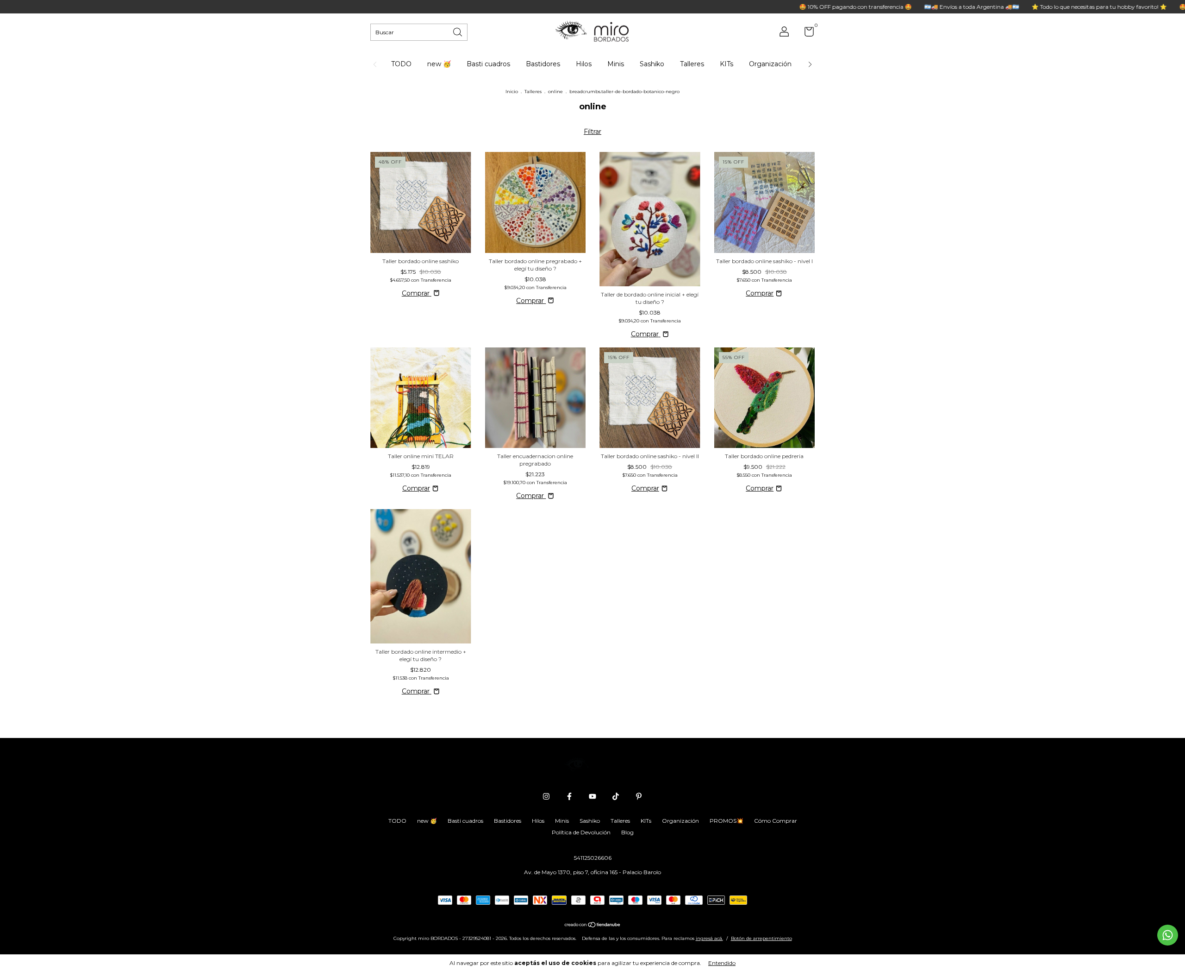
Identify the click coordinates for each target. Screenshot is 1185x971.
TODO (401, 64)
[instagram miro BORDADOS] (546, 796)
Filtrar (592, 131)
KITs (726, 64)
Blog (627, 832)
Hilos (584, 64)
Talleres (692, 64)
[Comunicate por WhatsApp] (1167, 935)
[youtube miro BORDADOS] (592, 796)
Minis (615, 64)
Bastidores (543, 64)
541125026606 (592, 857)
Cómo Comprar (775, 820)
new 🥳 (439, 64)
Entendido (722, 962)
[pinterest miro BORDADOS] (638, 796)
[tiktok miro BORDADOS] (615, 796)
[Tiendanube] (593, 925)
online (555, 91)
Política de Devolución (581, 832)
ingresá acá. (709, 938)
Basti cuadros (488, 64)
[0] (806, 33)
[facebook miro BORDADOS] (569, 796)
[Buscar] (458, 31)
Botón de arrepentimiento (761, 938)
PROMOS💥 (726, 820)
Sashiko (652, 64)
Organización (770, 64)
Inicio (511, 91)
